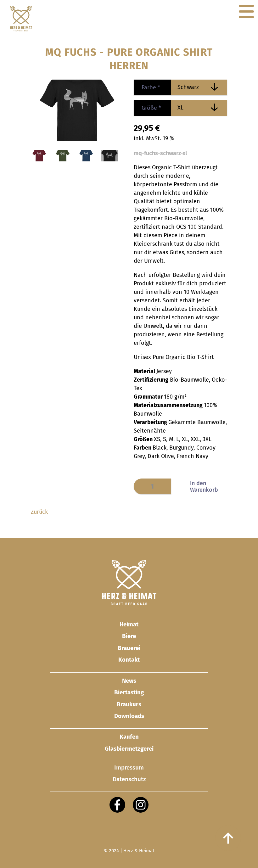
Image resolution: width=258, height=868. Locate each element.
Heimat (129, 624)
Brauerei (129, 648)
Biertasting (129, 692)
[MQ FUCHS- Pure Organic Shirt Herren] (109, 159)
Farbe (147, 87)
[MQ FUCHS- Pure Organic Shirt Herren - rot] (39, 159)
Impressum (129, 768)
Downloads (129, 716)
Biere (129, 636)
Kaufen (129, 736)
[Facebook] (117, 805)
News (129, 680)
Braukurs (129, 704)
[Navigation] (246, 11)
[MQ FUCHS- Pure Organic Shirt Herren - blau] (86, 159)
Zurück (39, 511)
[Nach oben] (228, 838)
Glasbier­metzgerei (129, 748)
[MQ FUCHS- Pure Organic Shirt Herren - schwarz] (77, 139)
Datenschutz (129, 779)
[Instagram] (141, 805)
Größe (147, 107)
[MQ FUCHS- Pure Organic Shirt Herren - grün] (62, 159)
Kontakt (129, 659)
